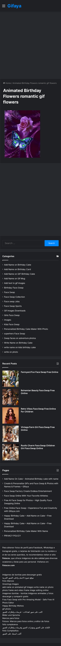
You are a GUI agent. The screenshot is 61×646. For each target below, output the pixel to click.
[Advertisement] (30, 45)
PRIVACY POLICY (12, 536)
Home (8, 83)
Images (7, 320)
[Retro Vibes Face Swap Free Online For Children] (10, 415)
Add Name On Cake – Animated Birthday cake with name (31, 479)
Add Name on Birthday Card (17, 269)
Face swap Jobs (12, 301)
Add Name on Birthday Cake (17, 265)
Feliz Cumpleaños (10, 630)
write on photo (11, 352)
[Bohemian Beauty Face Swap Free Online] (10, 397)
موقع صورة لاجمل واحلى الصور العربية (18, 578)
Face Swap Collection (14, 297)
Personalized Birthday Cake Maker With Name (26, 531)
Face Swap (9, 292)
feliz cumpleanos (10, 624)
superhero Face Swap (14, 333)
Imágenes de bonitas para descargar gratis (22, 574)
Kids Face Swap (11, 324)
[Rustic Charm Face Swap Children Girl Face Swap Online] (10, 452)
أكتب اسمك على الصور (11, 634)
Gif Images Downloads (14, 310)
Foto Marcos (8, 581)
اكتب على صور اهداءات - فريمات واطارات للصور (22, 612)
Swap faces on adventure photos (20, 338)
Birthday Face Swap (13, 288)
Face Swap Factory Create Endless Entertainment (28, 491)
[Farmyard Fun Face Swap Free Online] (10, 379)
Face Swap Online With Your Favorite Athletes (26, 496)
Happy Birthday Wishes (13, 606)
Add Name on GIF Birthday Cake (19, 274)
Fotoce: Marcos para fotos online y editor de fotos (25, 621)
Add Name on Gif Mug (14, 278)
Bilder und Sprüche (11, 615)
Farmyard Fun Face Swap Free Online (39, 372)
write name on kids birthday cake (20, 347)
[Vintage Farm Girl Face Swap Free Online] (10, 434)
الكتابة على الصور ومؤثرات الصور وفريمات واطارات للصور (26, 627)
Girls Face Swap (12, 315)
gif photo (6, 609)
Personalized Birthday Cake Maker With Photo (26, 329)
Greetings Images (10, 584)
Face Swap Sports (13, 306)
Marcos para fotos (10, 618)
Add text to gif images (14, 283)
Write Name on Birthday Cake (18, 343)
